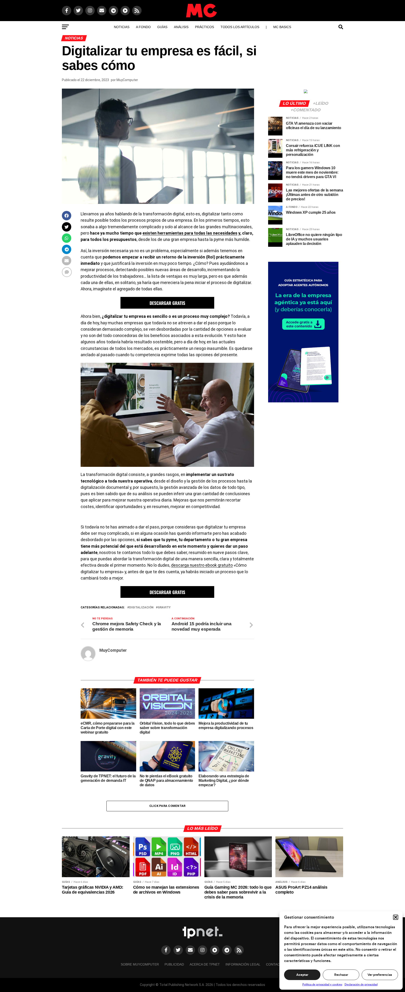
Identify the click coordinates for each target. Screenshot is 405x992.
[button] (395, 917)
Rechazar (341, 975)
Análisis (181, 27)
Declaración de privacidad (361, 984)
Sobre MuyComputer (140, 964)
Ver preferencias (380, 975)
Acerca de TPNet (205, 964)
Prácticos (204, 27)
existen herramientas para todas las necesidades (189, 233)
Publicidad (174, 964)
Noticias (121, 27)
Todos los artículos (240, 27)
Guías (162, 27)
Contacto (275, 964)
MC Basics (282, 27)
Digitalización (141, 607)
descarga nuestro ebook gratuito (202, 565)
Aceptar (302, 975)
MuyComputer (127, 80)
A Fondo (143, 27)
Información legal (242, 964)
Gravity (164, 607)
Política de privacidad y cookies (322, 984)
